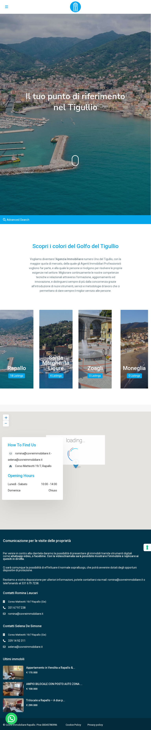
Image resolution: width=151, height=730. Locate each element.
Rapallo (16, 368)
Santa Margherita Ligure (55, 362)
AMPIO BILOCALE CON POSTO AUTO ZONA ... (54, 684)
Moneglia (134, 368)
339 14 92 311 (17, 640)
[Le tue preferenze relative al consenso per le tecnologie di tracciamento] (147, 547)
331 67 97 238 (17, 607)
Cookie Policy (73, 724)
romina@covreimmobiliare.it (125, 579)
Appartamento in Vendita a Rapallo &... (50, 667)
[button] (11, 718)
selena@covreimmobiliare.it (25, 646)
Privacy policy (95, 724)
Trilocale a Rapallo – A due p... (45, 700)
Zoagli (95, 368)
